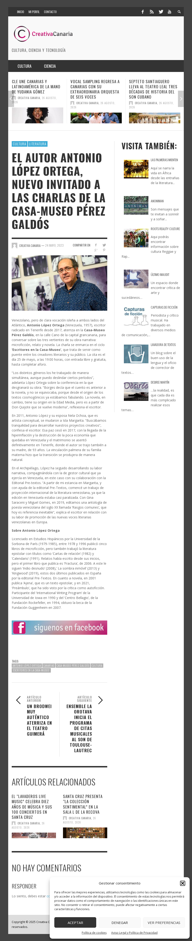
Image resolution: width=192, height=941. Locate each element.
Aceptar (75, 922)
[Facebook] (142, 11)
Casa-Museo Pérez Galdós (73, 665)
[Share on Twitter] (104, 244)
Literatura (37, 143)
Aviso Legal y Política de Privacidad (134, 933)
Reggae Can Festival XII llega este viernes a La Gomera (151, 86)
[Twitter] (160, 11)
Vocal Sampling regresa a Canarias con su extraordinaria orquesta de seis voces (36, 89)
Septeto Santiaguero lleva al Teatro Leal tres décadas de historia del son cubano (94, 89)
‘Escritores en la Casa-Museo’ (31, 670)
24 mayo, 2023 (54, 245)
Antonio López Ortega (27, 665)
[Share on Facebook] (96, 244)
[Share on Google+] (96, 250)
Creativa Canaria (29, 103)
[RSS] (151, 11)
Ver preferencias (164, 922)
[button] (182, 883)
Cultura (19, 143)
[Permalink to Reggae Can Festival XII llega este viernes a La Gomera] (154, 115)
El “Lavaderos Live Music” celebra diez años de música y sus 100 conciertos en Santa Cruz (32, 806)
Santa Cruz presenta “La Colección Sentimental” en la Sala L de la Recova (83, 804)
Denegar (119, 922)
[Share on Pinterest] (104, 250)
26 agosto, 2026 (28, 825)
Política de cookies (94, 933)
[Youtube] (169, 11)
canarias (48, 665)
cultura (97, 665)
